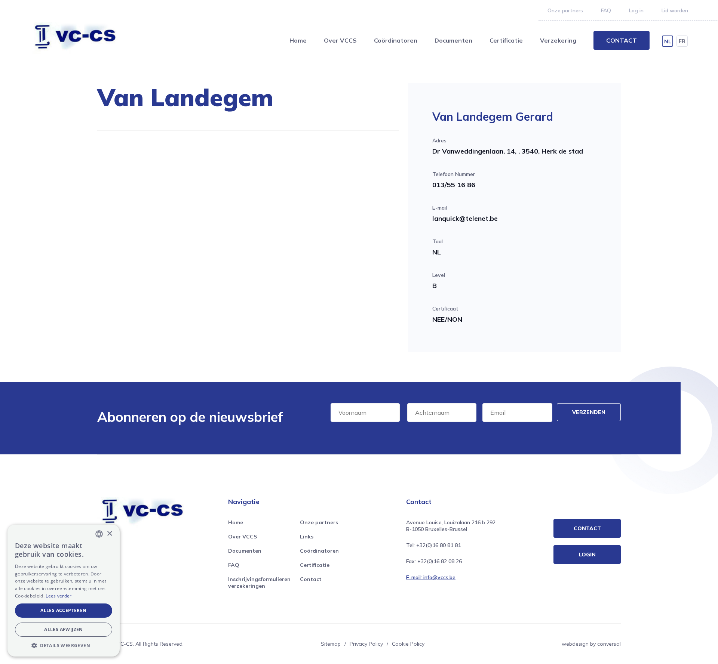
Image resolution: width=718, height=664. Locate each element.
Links (306, 536)
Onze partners (565, 10)
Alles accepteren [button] (63, 610)
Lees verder (58, 596)
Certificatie (506, 40)
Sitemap (331, 643)
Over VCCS (340, 40)
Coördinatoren (395, 40)
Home (298, 40)
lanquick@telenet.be (465, 218)
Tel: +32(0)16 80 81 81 (433, 545)
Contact (621, 40)
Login (587, 554)
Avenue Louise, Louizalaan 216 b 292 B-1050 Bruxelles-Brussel (450, 525)
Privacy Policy (366, 643)
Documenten (453, 40)
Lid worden (675, 10)
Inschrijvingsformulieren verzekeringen (259, 582)
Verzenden (588, 412)
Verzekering (558, 40)
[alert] (63, 591)
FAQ (606, 10)
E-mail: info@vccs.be (430, 577)
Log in (636, 10)
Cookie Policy (408, 643)
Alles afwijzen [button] (63, 629)
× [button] (109, 534)
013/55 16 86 (453, 184)
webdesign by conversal (591, 643)
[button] (63, 645)
